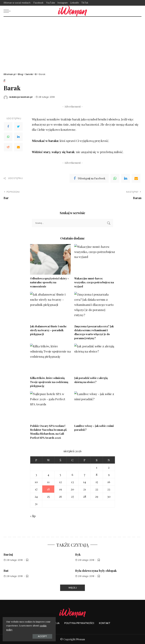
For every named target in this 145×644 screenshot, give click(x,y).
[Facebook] (8, 126)
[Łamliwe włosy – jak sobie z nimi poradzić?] (94, 406)
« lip (33, 516)
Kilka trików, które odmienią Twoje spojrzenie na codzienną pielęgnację (49, 382)
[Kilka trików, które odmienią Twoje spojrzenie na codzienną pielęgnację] (50, 359)
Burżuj (8, 554)
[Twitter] (18, 126)
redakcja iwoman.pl (21, 97)
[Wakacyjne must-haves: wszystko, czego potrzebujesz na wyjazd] (94, 259)
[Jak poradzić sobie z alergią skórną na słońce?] (94, 359)
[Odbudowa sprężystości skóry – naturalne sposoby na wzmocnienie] (50, 259)
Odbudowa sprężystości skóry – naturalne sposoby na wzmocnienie (49, 282)
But (6, 571)
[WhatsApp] (8, 137)
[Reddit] (8, 147)
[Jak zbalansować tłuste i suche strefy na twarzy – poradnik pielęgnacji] (50, 307)
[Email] (18, 147)
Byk (78, 554)
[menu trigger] (8, 11)
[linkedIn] (125, 178)
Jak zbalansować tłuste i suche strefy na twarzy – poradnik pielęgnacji (48, 330)
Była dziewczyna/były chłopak (96, 571)
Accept (42, 636)
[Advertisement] (72, 43)
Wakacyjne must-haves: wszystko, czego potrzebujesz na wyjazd (94, 282)
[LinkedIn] (18, 137)
